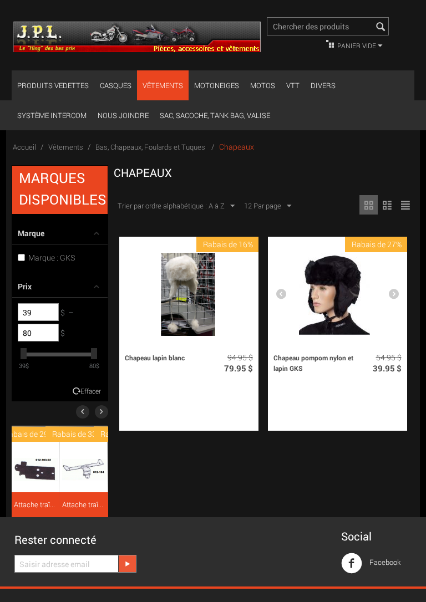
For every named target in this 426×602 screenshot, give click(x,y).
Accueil (24, 147)
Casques (115, 85)
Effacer (90, 391)
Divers (323, 85)
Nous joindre (123, 115)
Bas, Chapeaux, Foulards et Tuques (151, 147)
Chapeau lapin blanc (155, 357)
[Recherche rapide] (380, 27)
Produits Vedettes (53, 85)
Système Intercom (52, 115)
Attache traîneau (35, 504)
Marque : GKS (51, 257)
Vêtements (163, 85)
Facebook (384, 562)
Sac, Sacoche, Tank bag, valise (215, 115)
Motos (262, 85)
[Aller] (127, 563)
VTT (293, 85)
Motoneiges (216, 85)
